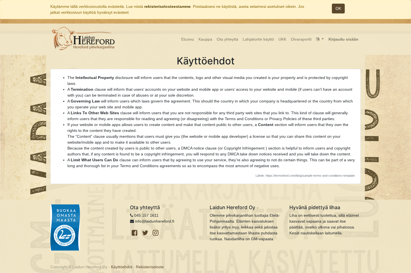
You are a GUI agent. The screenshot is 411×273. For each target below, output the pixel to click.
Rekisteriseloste (150, 267)
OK (338, 8)
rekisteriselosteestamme (167, 6)
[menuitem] (187, 39)
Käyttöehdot (121, 267)
